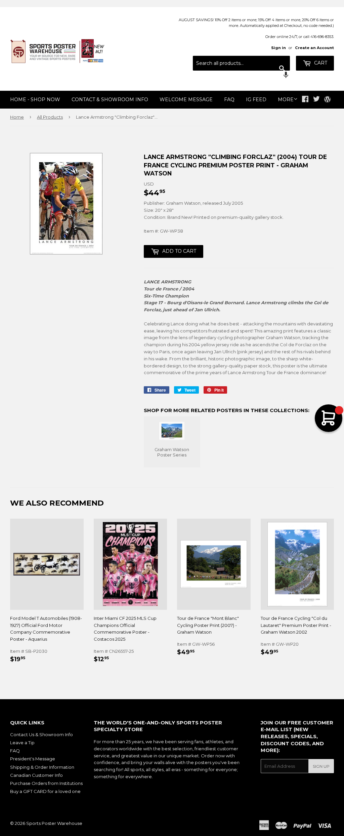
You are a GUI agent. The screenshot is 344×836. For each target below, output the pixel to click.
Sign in (278, 47)
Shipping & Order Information (42, 767)
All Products (50, 117)
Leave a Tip (22, 742)
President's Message (32, 758)
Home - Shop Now (35, 99)
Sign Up (321, 766)
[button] (241, 76)
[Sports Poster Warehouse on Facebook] (305, 100)
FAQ (229, 99)
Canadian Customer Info (36, 775)
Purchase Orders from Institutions (46, 783)
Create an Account (314, 47)
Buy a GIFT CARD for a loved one (45, 791)
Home (17, 117)
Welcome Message (186, 99)
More (286, 99)
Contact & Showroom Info (110, 99)
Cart (320, 63)
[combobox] (241, 63)
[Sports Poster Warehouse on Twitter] (316, 100)
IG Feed (256, 99)
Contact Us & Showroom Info (41, 734)
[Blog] (327, 100)
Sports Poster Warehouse (54, 823)
